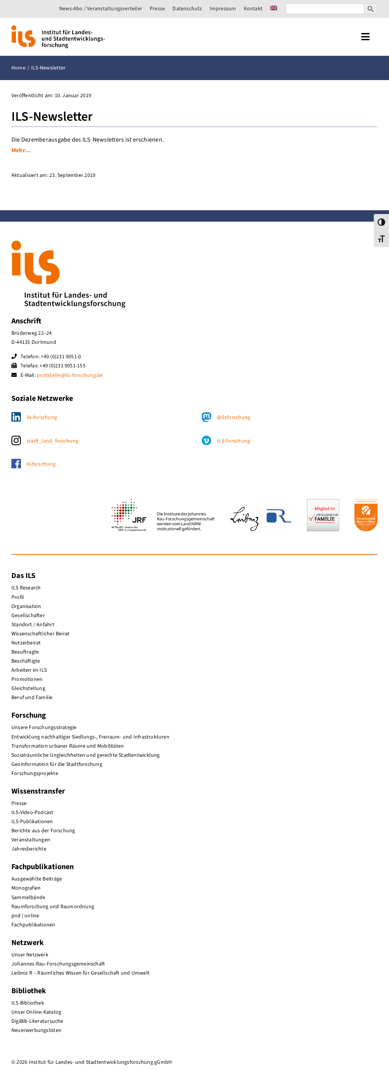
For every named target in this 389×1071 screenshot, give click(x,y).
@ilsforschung (233, 417)
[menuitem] (273, 9)
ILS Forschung (233, 441)
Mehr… (21, 150)
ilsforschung (41, 464)
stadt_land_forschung (53, 441)
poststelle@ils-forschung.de (70, 375)
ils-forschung (42, 417)
